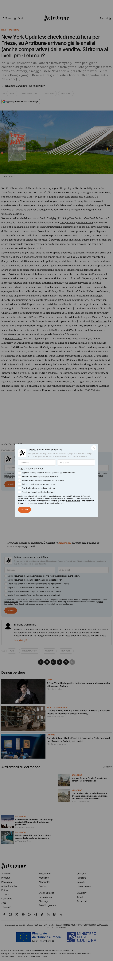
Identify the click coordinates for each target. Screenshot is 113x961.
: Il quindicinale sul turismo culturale (38, 488)
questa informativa (73, 501)
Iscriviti (24, 509)
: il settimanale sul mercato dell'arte (40, 476)
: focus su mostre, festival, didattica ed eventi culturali (48, 472)
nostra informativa (56, 498)
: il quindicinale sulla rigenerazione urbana (43, 480)
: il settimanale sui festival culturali (38, 492)
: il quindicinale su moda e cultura (38, 484)
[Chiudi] (93, 448)
